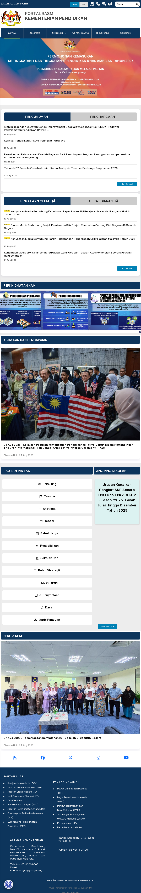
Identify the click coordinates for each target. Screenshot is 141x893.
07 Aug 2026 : (52, 738)
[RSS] (15, 758)
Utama (13, 33)
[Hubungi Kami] (99, 4)
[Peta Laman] (93, 4)
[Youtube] (126, 758)
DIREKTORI (126, 33)
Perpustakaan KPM (67, 822)
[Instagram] (98, 758)
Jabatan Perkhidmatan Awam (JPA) (26, 808)
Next (134, 313)
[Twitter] (70, 758)
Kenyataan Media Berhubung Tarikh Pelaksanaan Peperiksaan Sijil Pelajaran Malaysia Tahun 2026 (73, 239)
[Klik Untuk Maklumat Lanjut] (70, 67)
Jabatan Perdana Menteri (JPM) (25, 787)
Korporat (35, 33)
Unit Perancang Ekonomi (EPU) (24, 796)
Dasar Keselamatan (83, 880)
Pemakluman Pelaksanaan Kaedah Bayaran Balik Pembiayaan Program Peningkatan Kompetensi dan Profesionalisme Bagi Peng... (68, 155)
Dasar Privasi (65, 880)
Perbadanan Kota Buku (69, 827)
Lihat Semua (126, 184)
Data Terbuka (15, 800)
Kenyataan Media (36, 201)
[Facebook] (43, 758)
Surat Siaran (102, 201)
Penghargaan (103, 117)
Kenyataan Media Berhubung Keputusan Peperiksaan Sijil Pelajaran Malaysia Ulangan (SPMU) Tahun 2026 (67, 213)
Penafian (52, 880)
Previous (7, 313)
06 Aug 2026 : (68, 446)
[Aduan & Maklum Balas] (111, 4)
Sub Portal (103, 33)
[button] (11, 404)
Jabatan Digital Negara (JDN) (23, 791)
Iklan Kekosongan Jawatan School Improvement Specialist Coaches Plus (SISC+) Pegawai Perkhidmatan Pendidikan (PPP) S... (61, 128)
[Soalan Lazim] (105, 4)
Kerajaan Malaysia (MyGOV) (22, 783)
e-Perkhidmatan (81, 33)
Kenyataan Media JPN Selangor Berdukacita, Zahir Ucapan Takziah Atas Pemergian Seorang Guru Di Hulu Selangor (68, 254)
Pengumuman (37, 117)
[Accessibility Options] (8, 884)
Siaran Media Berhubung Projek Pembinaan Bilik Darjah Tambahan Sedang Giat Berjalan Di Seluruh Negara (70, 226)
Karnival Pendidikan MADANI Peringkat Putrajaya (34, 140)
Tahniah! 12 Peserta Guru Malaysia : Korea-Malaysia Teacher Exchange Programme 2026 (61, 168)
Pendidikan (58, 33)
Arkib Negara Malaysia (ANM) (23, 804)
